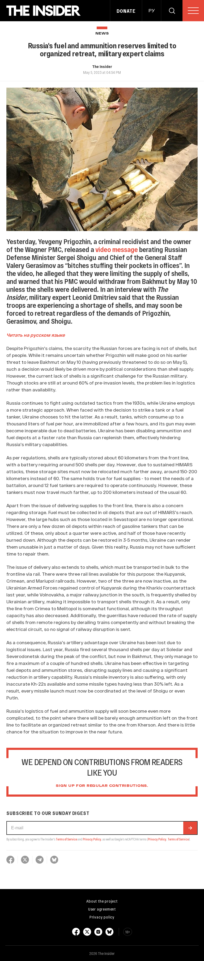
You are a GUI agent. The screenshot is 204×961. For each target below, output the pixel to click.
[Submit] (190, 828)
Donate (126, 11)
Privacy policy (102, 917)
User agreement (102, 909)
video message (116, 249)
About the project (102, 901)
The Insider (102, 66)
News (102, 33)
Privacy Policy (92, 839)
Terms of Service (66, 839)
